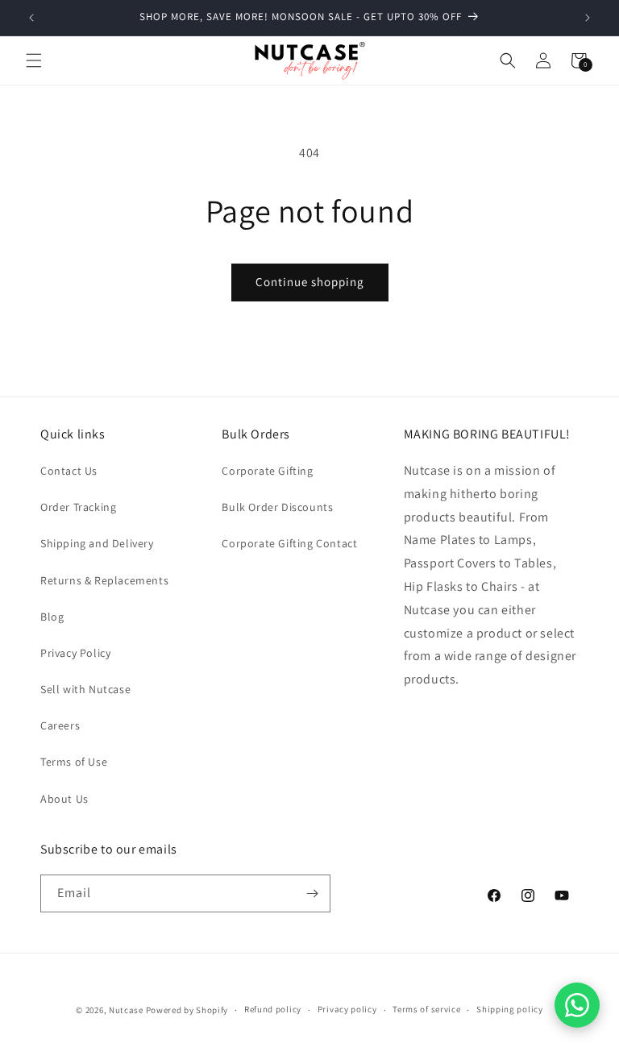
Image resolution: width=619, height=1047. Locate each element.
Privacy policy (347, 1009)
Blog (52, 616)
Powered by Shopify (187, 1010)
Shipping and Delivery (97, 543)
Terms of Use (73, 761)
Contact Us (69, 470)
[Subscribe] (312, 893)
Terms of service (426, 1009)
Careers (60, 725)
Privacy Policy (75, 653)
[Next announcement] (587, 17)
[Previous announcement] (31, 17)
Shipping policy (509, 1009)
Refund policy (272, 1009)
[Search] (508, 60)
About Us (64, 798)
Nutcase (126, 1010)
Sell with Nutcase (85, 689)
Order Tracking (78, 507)
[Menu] (34, 60)
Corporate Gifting (267, 470)
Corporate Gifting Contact (289, 543)
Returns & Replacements (104, 580)
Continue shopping (309, 281)
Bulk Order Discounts (277, 507)
